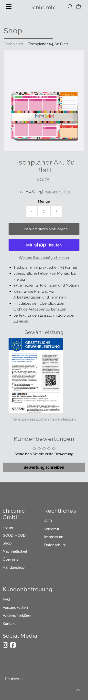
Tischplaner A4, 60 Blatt (48, 44)
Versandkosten (57, 191)
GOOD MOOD (14, 535)
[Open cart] (78, 6)
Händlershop (13, 567)
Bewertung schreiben (43, 467)
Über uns (10, 559)
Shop (7, 543)
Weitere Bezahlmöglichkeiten (44, 258)
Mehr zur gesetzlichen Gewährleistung (44, 419)
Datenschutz (55, 545)
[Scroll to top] (78, 690)
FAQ (6, 599)
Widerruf (51, 529)
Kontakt (9, 624)
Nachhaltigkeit (15, 551)
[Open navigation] (12, 6)
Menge (44, 201)
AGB (48, 521)
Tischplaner (13, 44)
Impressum (53, 537)
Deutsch (12, 679)
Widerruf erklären (18, 615)
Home (8, 527)
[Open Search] (70, 6)
